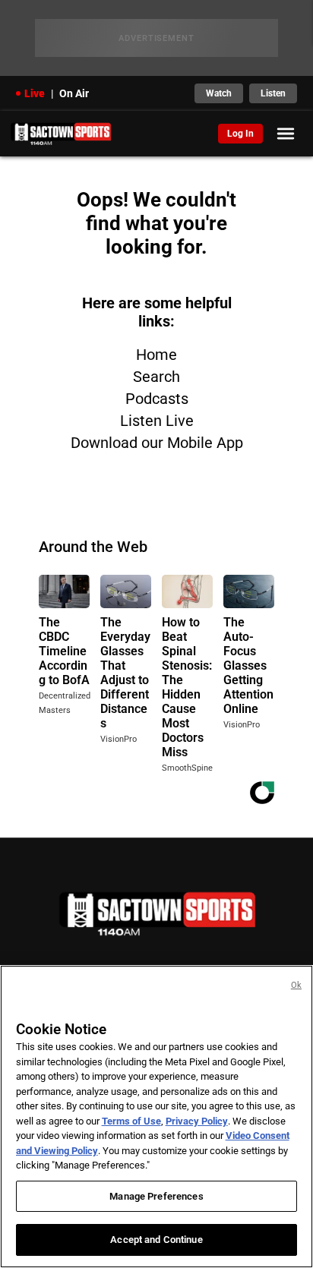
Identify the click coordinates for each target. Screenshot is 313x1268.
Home (156, 354)
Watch (219, 93)
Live (34, 93)
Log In (240, 133)
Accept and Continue (156, 1239)
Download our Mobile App (157, 443)
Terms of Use (131, 1121)
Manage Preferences (156, 1196)
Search (156, 376)
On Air (74, 93)
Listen (273, 93)
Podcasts (156, 399)
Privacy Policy (197, 1121)
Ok (296, 985)
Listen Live (157, 421)
